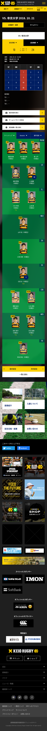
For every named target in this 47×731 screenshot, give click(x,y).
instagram (26, 697)
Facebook (23, 448)
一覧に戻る (23, 374)
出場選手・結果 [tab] (13, 25)
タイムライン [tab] (34, 25)
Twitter (8, 448)
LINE (15, 696)
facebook (32, 697)
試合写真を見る (13, 113)
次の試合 (34, 369)
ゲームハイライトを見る (16, 120)
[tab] (13, 42)
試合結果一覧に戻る (15, 127)
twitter (19, 697)
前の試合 (13, 369)
